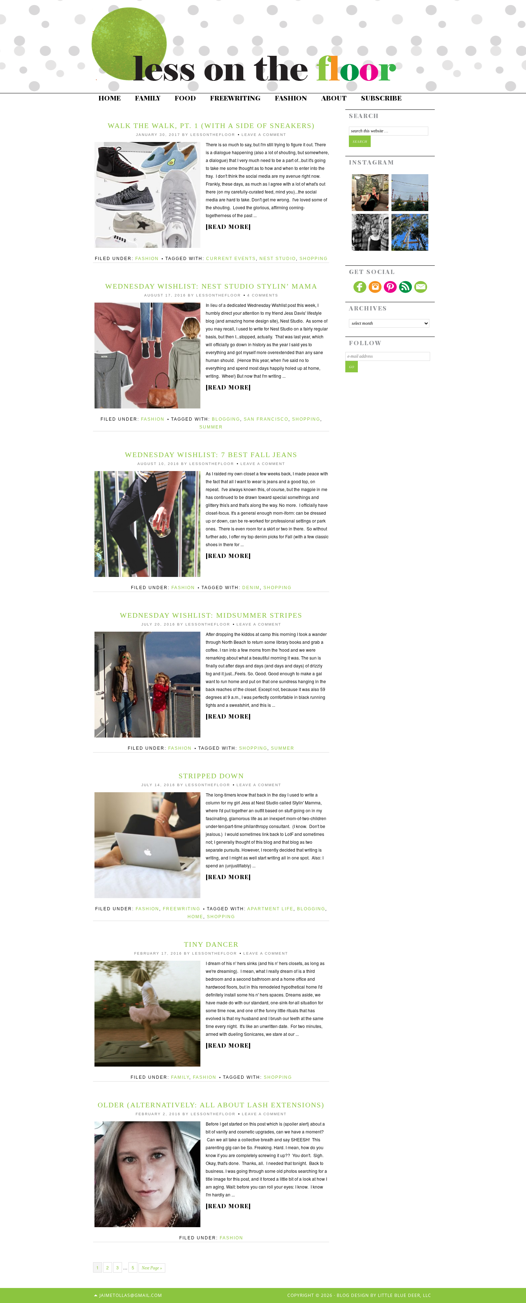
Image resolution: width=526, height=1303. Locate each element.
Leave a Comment (264, 135)
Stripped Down (211, 776)
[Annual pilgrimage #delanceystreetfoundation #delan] (409, 192)
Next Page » (152, 1267)
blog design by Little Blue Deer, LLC (384, 1295)
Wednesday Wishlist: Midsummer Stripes (211, 615)
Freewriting (235, 97)
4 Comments (262, 295)
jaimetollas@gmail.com (130, 1295)
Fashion (291, 97)
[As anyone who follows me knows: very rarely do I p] (370, 232)
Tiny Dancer (211, 944)
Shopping (313, 258)
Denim (251, 587)
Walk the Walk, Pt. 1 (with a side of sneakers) (211, 125)
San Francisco (266, 419)
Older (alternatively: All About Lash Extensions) (211, 1105)
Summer (211, 427)
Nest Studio (277, 258)
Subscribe (381, 97)
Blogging (226, 419)
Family (147, 97)
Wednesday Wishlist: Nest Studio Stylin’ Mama (211, 286)
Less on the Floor (252, 45)
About (334, 97)
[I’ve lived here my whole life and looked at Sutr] (409, 232)
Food (185, 97)
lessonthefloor (212, 135)
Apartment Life (270, 908)
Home (109, 97)
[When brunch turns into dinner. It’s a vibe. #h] (370, 192)
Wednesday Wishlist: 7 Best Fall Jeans (211, 455)
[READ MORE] (228, 226)
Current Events (231, 258)
